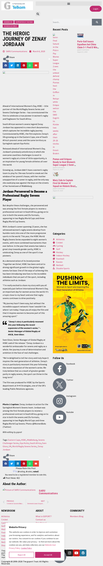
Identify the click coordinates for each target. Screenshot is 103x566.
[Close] (60, 526)
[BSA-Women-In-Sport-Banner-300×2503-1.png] (73, 198)
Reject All (21, 555)
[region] (34, 542)
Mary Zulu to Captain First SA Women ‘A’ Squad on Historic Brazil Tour (64, 184)
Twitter (69, 379)
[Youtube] (59, 417)
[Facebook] (59, 369)
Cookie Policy (26, 548)
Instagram (71, 396)
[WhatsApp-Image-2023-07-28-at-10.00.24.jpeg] (73, 352)
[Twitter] (59, 385)
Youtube (70, 412)
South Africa (35, 443)
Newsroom (8, 22)
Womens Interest (10, 26)
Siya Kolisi (24, 443)
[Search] (97, 22)
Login (95, 8)
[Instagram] (59, 401)
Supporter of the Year (24, 22)
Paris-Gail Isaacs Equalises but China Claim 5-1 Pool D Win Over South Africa (87, 46)
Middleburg (32, 440)
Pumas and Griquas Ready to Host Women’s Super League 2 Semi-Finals (64, 163)
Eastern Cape (14, 440)
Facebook (70, 363)
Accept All (48, 555)
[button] (69, 3)
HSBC (23, 440)
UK (10, 446)
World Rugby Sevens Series (24, 446)
